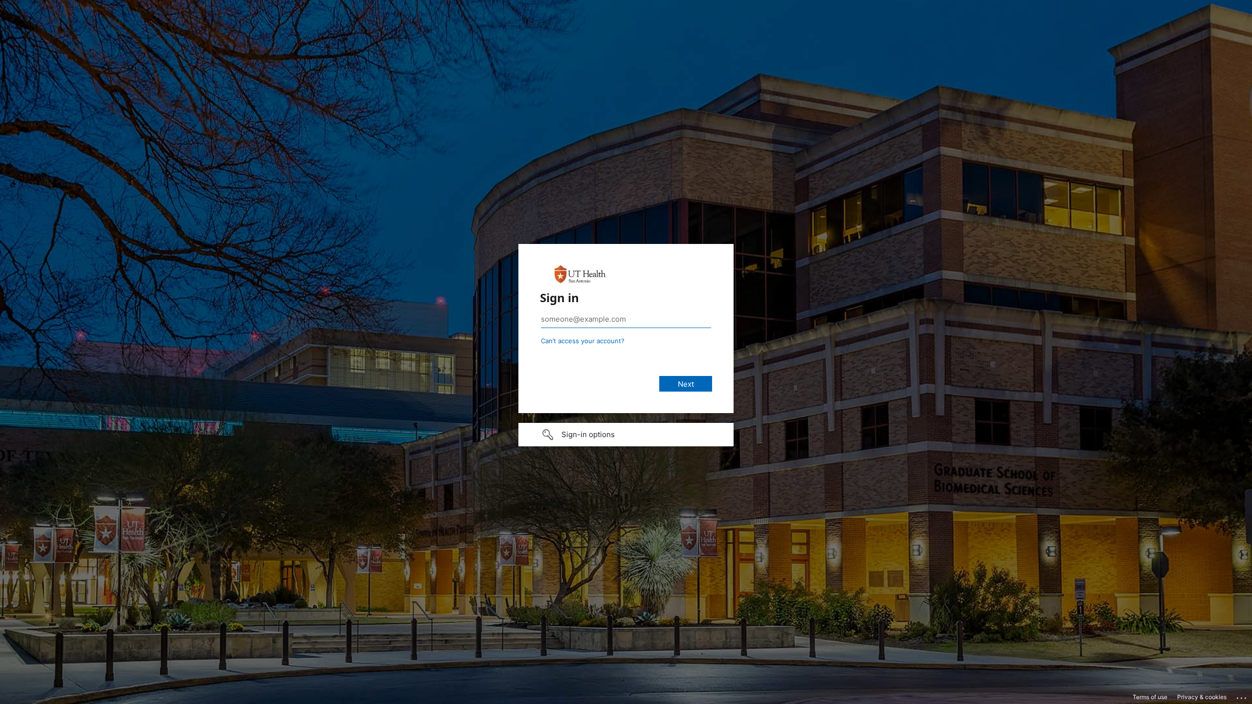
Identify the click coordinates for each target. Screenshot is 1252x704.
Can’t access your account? (583, 341)
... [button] (1242, 696)
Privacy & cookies (1202, 697)
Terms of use (1150, 697)
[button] (626, 434)
